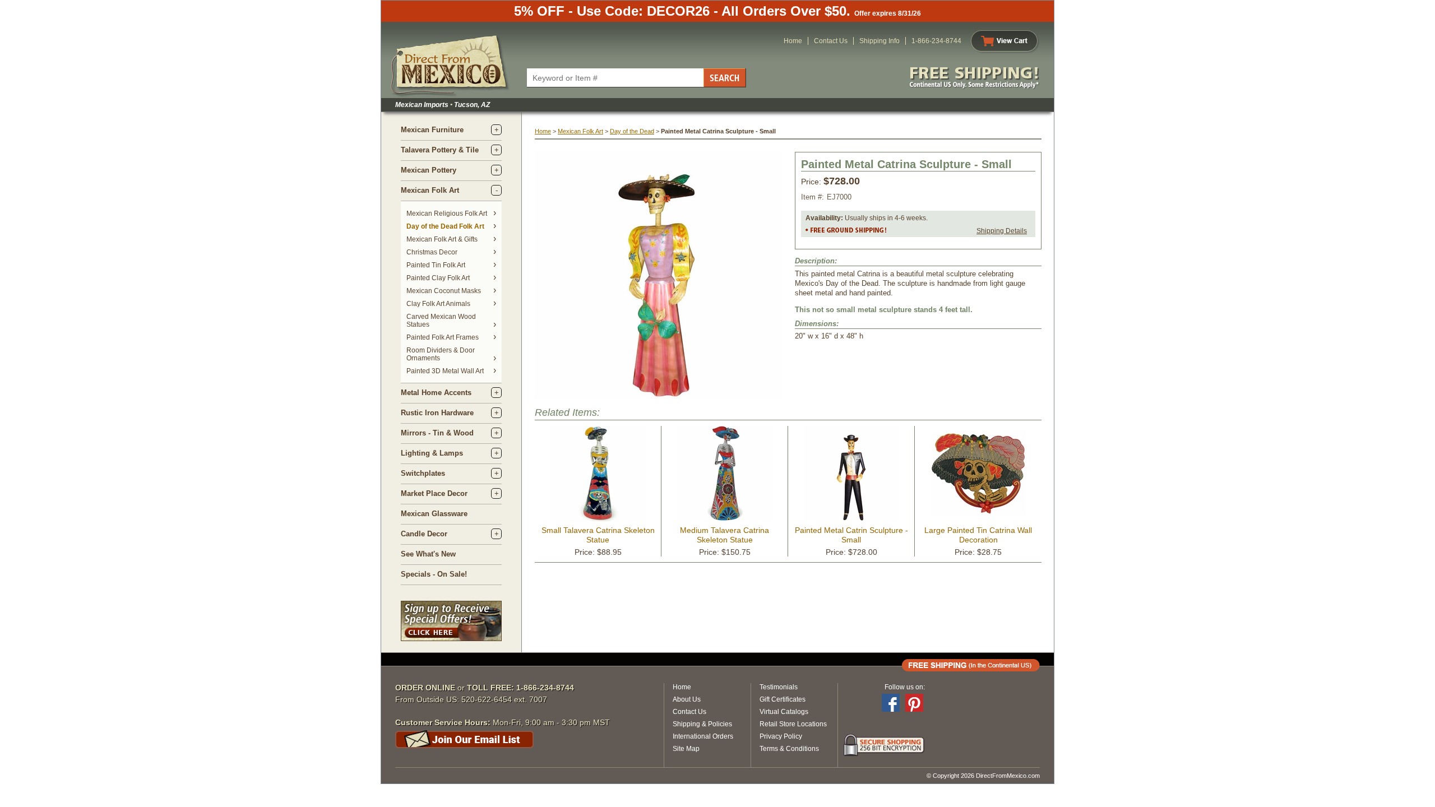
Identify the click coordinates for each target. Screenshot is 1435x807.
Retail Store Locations (793, 724)
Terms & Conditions (789, 749)
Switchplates (423, 473)
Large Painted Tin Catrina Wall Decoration (978, 535)
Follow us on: (905, 687)
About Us (687, 699)
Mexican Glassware (434, 513)
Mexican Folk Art (430, 190)
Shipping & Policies (702, 724)
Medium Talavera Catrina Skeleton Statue (724, 535)
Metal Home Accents (436, 392)
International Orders (703, 736)
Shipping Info (879, 41)
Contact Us (831, 41)
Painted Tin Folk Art (435, 265)
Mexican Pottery (428, 170)
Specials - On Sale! (434, 574)
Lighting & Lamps (432, 453)
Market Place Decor (434, 493)
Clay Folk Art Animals (438, 304)
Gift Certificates (783, 699)
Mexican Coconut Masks (443, 291)
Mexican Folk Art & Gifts (442, 239)
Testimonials (779, 687)
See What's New (428, 554)
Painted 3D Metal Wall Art (445, 371)
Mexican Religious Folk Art (446, 213)
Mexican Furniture (432, 130)
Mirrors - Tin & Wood (437, 433)
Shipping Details (1001, 231)
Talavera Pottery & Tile (440, 150)
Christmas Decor (431, 252)
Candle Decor (424, 534)
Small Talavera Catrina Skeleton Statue (598, 535)
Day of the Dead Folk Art (445, 226)
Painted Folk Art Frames (442, 337)
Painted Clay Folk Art (438, 278)
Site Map (686, 749)
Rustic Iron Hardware (437, 413)
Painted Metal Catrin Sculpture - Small (851, 535)
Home (793, 41)
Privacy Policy (781, 736)
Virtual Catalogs (784, 712)
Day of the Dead (632, 131)
